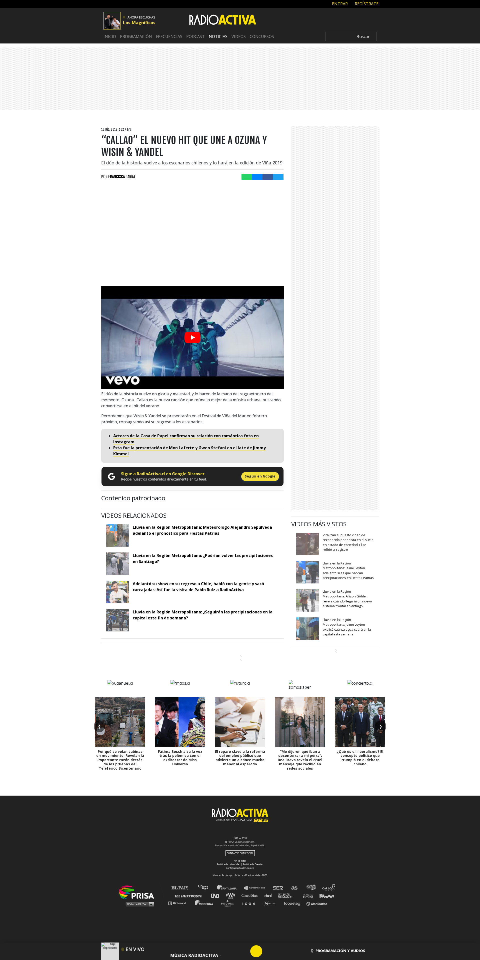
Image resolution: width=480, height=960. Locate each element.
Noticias (218, 36)
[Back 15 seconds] (244, 951)
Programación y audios (340, 950)
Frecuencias (169, 36)
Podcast (195, 36)
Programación (136, 36)
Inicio (110, 36)
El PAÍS (183, 888)
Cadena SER (278, 888)
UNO (217, 895)
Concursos (262, 36)
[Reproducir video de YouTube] (192, 337)
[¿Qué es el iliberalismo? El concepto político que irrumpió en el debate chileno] (360, 722)
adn (310, 888)
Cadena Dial (270, 895)
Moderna (204, 903)
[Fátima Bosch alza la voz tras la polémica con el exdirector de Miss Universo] (180, 722)
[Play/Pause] (256, 951)
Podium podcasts (229, 903)
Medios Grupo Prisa (138, 904)
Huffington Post (189, 895)
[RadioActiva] (222, 20)
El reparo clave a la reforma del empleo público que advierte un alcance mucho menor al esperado (240, 757)
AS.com (294, 888)
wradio (231, 895)
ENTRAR (339, 3)
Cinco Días (251, 895)
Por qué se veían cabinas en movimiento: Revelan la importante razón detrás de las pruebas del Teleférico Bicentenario (120, 760)
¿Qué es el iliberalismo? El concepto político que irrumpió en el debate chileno (360, 757)
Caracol (329, 888)
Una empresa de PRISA (138, 892)
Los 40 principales (207, 888)
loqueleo (293, 903)
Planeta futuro (306, 895)
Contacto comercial (240, 853)
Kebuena (324, 895)
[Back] (232, 951)
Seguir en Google (260, 476)
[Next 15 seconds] (268, 951)
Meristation (317, 903)
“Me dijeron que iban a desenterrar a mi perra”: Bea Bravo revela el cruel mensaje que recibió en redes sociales (300, 760)
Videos (239, 36)
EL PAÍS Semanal (288, 895)
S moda (271, 903)
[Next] (280, 951)
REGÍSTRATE (366, 3)
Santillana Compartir (256, 888)
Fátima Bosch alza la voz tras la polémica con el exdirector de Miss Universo (180, 757)
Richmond (180, 903)
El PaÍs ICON (250, 903)
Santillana (230, 888)
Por (118, 176)
